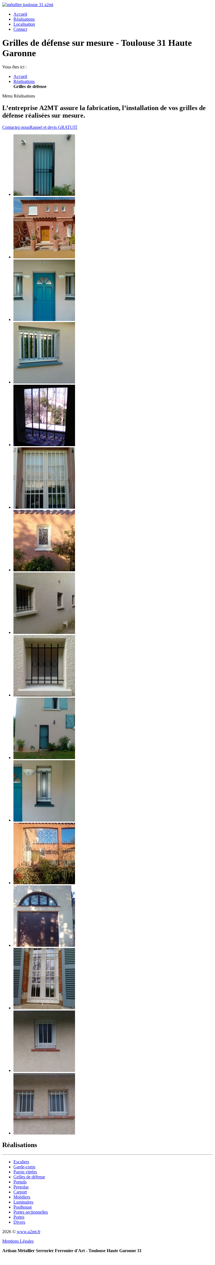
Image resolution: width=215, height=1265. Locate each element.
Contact (20, 29)
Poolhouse (22, 1207)
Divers (19, 1222)
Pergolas (21, 1187)
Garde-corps (24, 1166)
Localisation (24, 24)
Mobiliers (21, 1197)
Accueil (20, 14)
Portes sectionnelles (30, 1212)
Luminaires (23, 1202)
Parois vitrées (25, 1171)
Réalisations (24, 19)
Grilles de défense (29, 1176)
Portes (18, 1217)
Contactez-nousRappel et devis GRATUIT (40, 127)
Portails (20, 1182)
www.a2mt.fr (28, 1231)
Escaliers (21, 1161)
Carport (20, 1192)
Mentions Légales (18, 1241)
